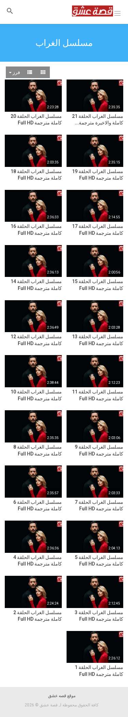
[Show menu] (117, 12)
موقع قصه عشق (61, 695)
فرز (16, 72)
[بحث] (10, 10)
